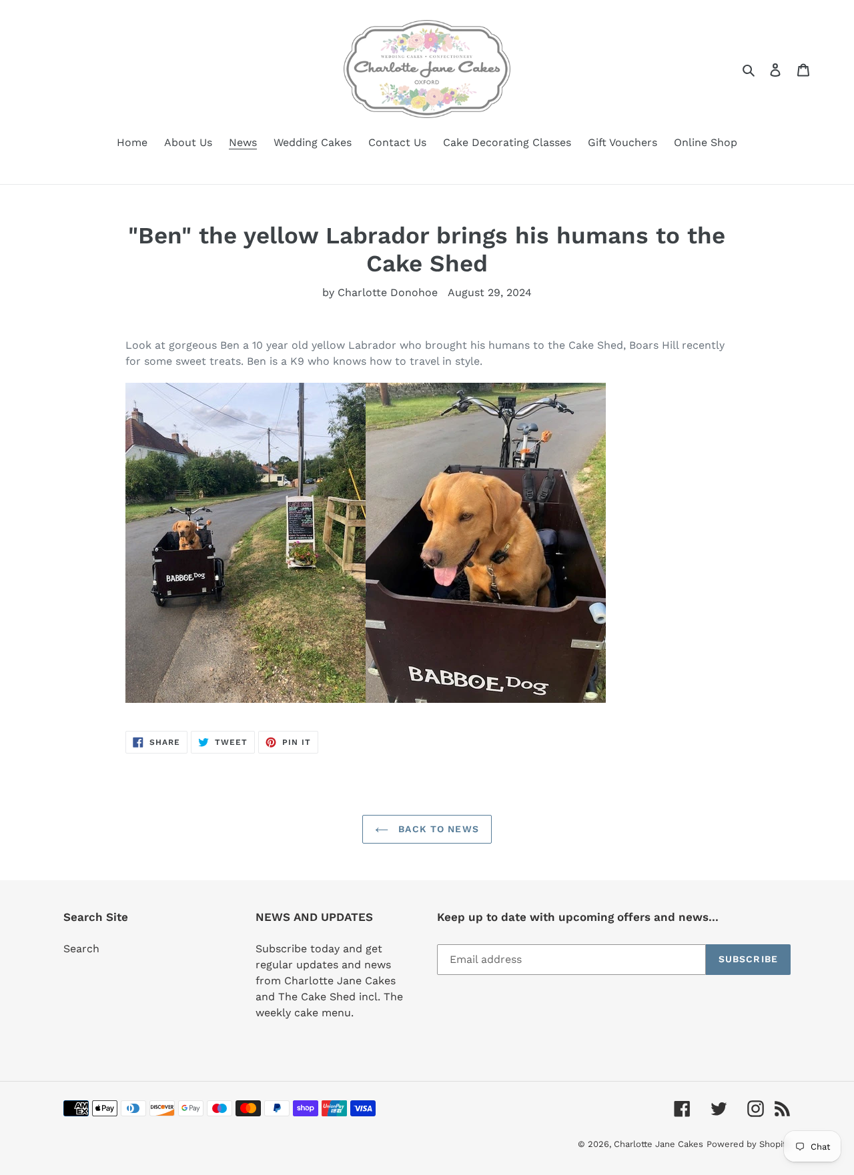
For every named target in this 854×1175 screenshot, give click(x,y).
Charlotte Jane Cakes (658, 1144)
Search (81, 948)
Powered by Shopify (749, 1144)
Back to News (437, 829)
